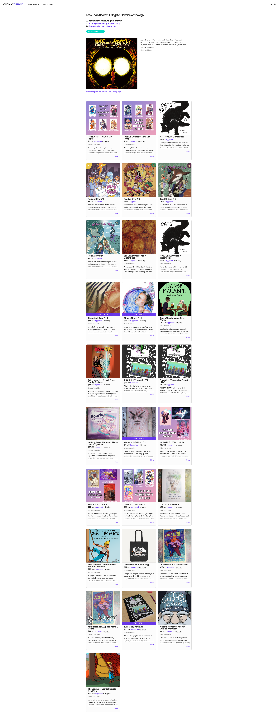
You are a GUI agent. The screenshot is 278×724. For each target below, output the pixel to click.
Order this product (95, 31)
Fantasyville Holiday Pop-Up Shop (104, 23)
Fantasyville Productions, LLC (102, 26)
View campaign (115, 92)
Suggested (98, 141)
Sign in (273, 4)
